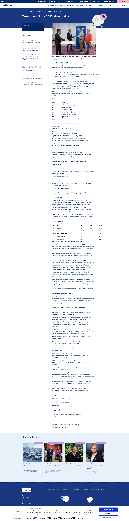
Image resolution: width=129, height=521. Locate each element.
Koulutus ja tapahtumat (63, 5)
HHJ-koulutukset (56, 1)
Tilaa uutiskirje (83, 1)
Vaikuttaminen (89, 5)
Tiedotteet (40, 11)
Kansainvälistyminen (101, 5)
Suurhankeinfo (70, 1)
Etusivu (24, 11)
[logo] (7, 5)
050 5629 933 (27, 502)
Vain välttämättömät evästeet (108, 517)
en (6, 1)
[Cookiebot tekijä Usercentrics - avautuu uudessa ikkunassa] (18, 518)
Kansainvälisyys (95, 489)
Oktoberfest (96, 1)
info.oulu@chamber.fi (29, 503)
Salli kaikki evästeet (108, 509)
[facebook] (62, 427)
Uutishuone (51, 5)
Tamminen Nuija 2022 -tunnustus (54, 11)
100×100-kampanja (109, 1)
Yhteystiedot (113, 5)
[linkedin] (66, 427)
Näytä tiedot (80, 518)
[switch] (49, 518)
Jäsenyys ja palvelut (77, 5)
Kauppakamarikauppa (41, 1)
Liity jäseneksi (123, 1)
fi (3, 1)
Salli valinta (108, 513)
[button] (55, 5)
